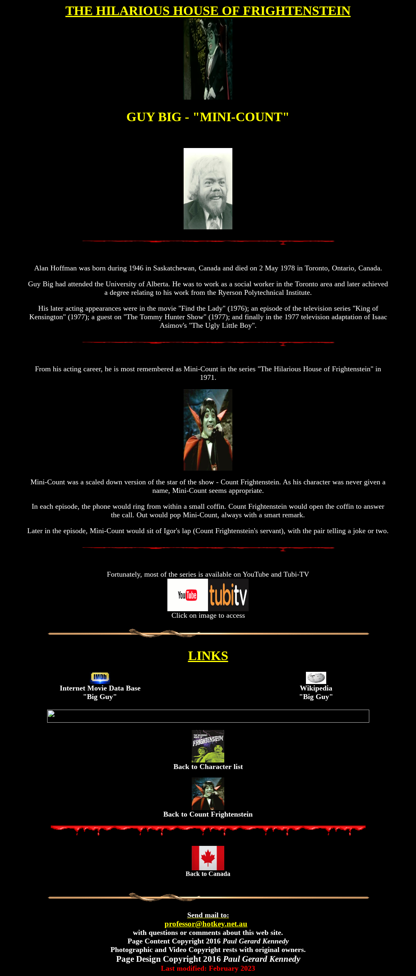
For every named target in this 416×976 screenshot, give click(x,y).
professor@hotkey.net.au (206, 919)
